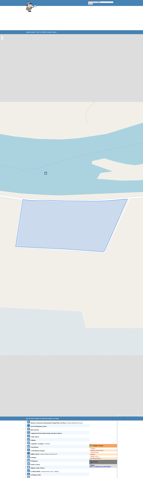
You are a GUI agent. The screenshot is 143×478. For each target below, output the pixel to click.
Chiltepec (92, 448)
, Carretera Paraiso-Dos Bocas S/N (43, 454)
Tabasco (54, 32)
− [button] (2, 39)
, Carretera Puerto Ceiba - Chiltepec (44, 471)
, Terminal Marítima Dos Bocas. (56, 423)
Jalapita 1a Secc (94, 456)
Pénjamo (92, 454)
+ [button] (2, 36)
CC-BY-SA (140, 416)
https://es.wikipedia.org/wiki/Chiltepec (100, 466)
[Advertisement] (67, 18)
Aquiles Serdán (94, 452)
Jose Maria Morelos (95, 458)
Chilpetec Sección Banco (97, 450)
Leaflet (119, 416)
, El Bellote (40, 443)
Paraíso (49, 32)
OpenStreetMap (129, 416)
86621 (44, 32)
